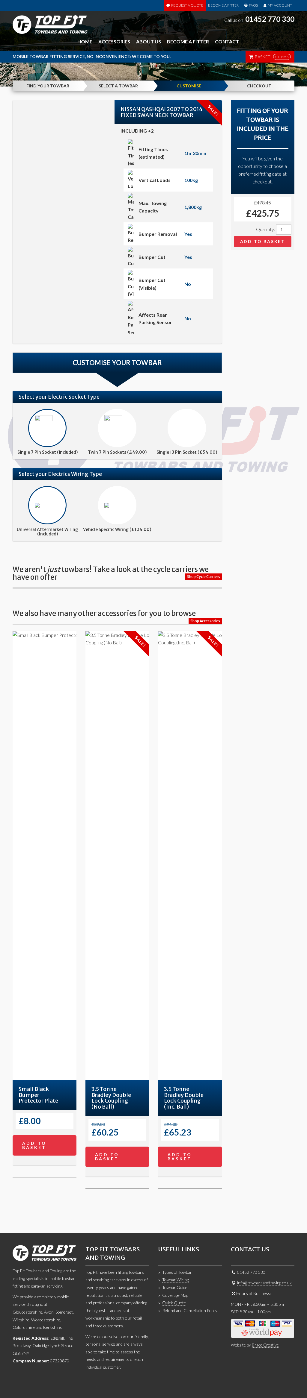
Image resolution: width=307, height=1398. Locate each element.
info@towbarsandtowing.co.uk (264, 1282)
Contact (227, 41)
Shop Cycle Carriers (203, 576)
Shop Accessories (205, 621)
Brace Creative (265, 1344)
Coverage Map (175, 1295)
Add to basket (262, 241)
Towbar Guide (174, 1287)
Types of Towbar (177, 1272)
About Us (148, 41)
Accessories (114, 41)
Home (84, 41)
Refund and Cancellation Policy (189, 1310)
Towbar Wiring (175, 1279)
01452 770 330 (269, 19)
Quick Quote (174, 1302)
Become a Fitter (223, 5)
